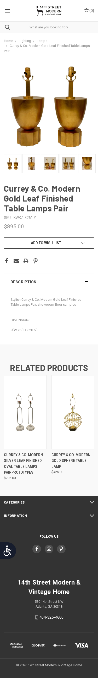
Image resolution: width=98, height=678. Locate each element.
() (91, 11)
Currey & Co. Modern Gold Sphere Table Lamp (70, 461)
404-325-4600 (51, 617)
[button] (49, 281)
